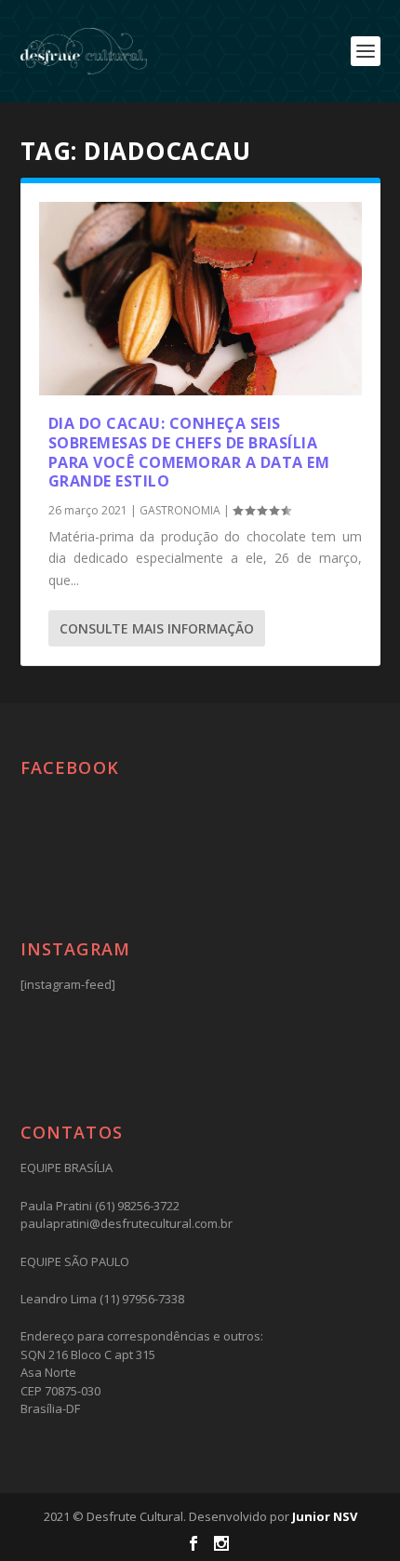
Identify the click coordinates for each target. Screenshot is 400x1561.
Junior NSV (324, 1516)
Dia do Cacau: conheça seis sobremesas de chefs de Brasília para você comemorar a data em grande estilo (189, 452)
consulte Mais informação (157, 628)
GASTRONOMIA (180, 510)
